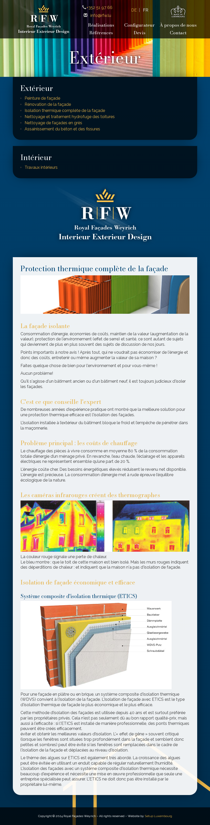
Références (101, 32)
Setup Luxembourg (158, 816)
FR (145, 10)
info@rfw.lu (100, 15)
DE (134, 10)
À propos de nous (178, 25)
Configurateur (139, 25)
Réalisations (101, 25)
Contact (178, 32)
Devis (139, 32)
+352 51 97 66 (99, 7)
